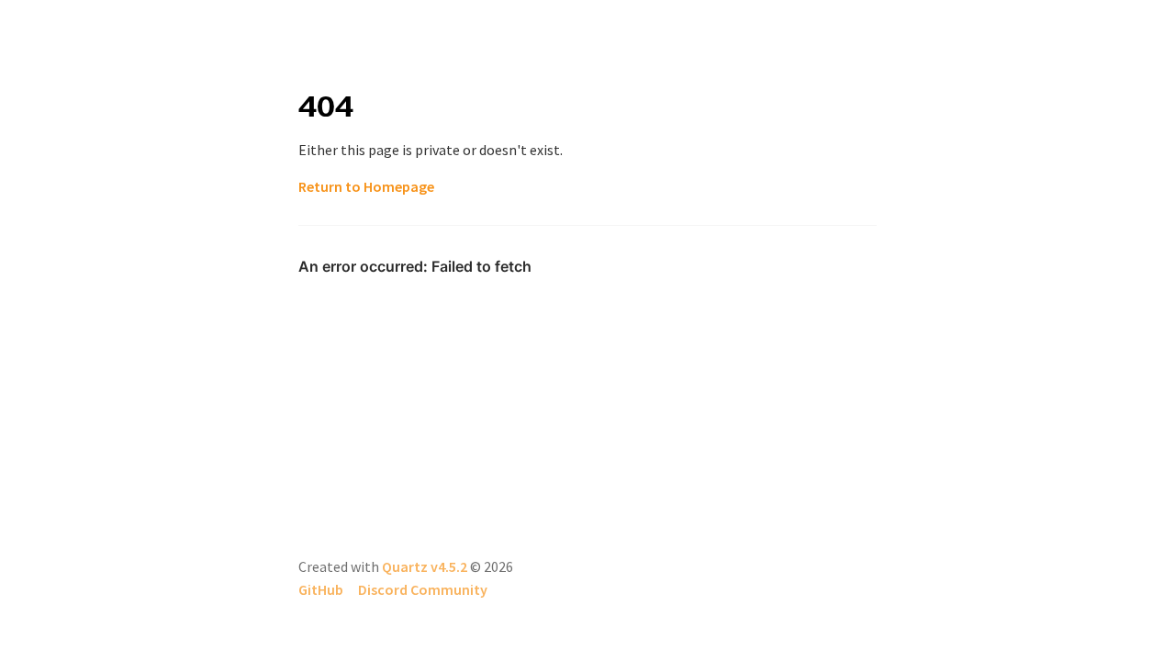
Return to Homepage (366, 186)
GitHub (320, 589)
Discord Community (422, 589)
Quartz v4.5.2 (424, 566)
